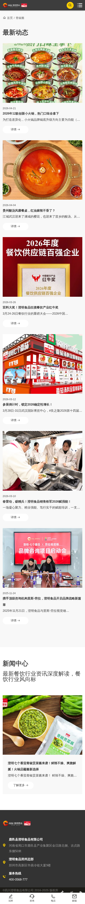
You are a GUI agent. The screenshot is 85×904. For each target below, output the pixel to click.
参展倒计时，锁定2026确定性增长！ (28, 404)
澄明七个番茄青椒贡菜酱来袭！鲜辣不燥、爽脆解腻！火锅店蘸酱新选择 (42, 766)
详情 (15, 129)
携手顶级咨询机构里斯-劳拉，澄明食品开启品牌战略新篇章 (42, 601)
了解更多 (20, 785)
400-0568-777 (18, 879)
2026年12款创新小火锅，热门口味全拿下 (31, 113)
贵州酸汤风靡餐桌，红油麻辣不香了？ (29, 210)
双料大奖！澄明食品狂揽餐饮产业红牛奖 (30, 307)
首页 (10, 18)
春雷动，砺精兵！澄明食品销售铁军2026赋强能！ (37, 501)
